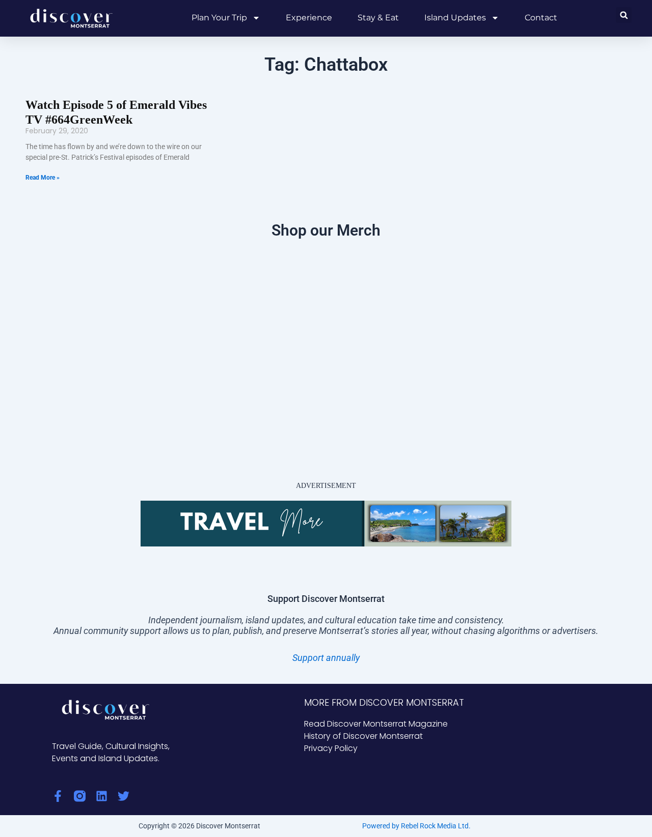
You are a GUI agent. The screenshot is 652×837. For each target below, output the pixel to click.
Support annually (326, 657)
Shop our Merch (326, 230)
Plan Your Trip (219, 17)
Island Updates (455, 17)
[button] (624, 15)
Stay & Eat (378, 17)
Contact (541, 17)
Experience (309, 17)
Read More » (42, 177)
